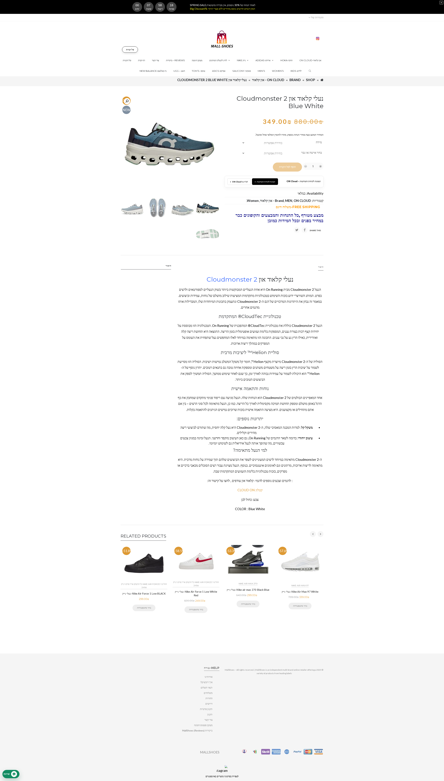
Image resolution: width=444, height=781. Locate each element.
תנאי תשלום (206, 687)
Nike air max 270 (248, 583)
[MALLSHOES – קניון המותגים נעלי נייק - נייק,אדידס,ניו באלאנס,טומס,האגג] (222, 38)
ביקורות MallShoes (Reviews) (197, 730)
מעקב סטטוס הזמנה (203, 725)
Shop (310, 80)
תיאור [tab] (168, 265)
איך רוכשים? (206, 682)
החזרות (209, 698)
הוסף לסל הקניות (287, 167)
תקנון (209, 714)
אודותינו (208, 676)
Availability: (314, 193)
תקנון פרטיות (206, 709)
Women (253, 201)
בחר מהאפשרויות (144, 607)
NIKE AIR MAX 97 (300, 585)
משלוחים (208, 692)
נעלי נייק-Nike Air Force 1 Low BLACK (144, 593)
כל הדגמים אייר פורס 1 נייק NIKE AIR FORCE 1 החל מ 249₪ (144, 586)
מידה (319, 142)
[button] (127, 101)
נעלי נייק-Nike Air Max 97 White (300, 591)
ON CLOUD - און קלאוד (268, 80)
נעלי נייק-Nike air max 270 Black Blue (248, 589)
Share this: (315, 230)
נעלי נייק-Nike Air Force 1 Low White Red (196, 593)
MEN (288, 201)
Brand (295, 80)
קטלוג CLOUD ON (250, 490)
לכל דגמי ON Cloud (239, 181)
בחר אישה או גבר (311, 152)
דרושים (208, 703)
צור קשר (208, 719)
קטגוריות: (317, 201)
